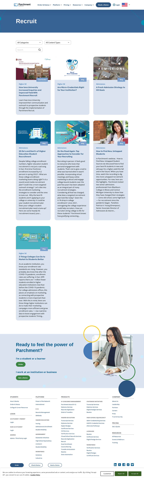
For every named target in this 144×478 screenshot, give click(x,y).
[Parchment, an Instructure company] (22, 4)
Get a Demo (23, 378)
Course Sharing (66, 447)
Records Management (43, 412)
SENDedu (39, 415)
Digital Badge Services (94, 439)
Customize (107, 474)
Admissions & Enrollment (44, 427)
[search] (29, 50)
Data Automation (67, 454)
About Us (115, 401)
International (40, 404)
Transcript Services (67, 421)
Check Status (35, 465)
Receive (63, 452)
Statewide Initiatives (42, 438)
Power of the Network (43, 401)
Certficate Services (93, 437)
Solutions (39, 455)
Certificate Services (67, 428)
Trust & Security (117, 417)
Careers (114, 411)
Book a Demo (103, 5)
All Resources (116, 436)
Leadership (115, 404)
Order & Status (15, 404)
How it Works (14, 401)
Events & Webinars (118, 439)
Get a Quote (116, 427)
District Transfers (67, 412)
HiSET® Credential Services (95, 423)
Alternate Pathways (93, 426)
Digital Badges (66, 426)
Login (12, 422)
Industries (39, 458)
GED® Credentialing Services (96, 421)
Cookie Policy (35, 475)
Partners (115, 407)
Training (115, 443)
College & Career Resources (19, 407)
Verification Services (67, 434)
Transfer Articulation (68, 449)
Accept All (134, 474)
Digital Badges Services (94, 410)
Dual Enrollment (66, 444)
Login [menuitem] (117, 5)
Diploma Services (66, 407)
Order (20, 364)
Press (114, 414)
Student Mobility (41, 430)
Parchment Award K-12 (68, 404)
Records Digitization (67, 410)
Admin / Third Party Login (18, 438)
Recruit (63, 441)
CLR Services (65, 431)
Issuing (38, 423)
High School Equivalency (43, 441)
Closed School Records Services (71, 436)
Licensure (39, 444)
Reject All (121, 474)
